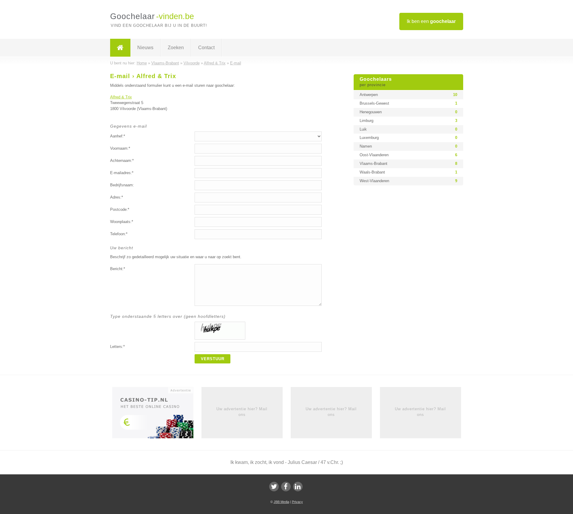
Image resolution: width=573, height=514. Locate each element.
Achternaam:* (122, 160)
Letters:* (117, 346)
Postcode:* (119, 209)
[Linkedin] (298, 486)
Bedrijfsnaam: (122, 185)
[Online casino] (156, 415)
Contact (206, 47)
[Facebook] (286, 486)
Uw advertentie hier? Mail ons (241, 412)
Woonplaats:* (121, 221)
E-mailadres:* (121, 173)
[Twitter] (274, 486)
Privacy (297, 502)
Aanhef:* (117, 136)
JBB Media (281, 502)
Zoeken (176, 47)
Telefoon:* (118, 234)
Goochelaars (376, 82)
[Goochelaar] (120, 48)
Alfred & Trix (121, 97)
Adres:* (116, 197)
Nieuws (145, 47)
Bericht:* (117, 269)
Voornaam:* (120, 148)
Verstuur (212, 359)
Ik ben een (431, 21)
